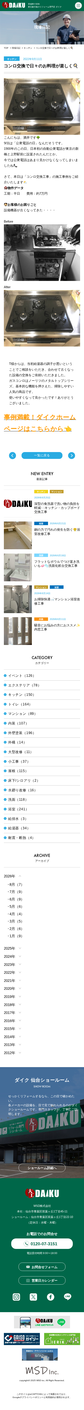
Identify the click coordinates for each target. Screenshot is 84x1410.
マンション (56, 492)
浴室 (41, 523)
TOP (6, 48)
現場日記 (16, 48)
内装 (41, 619)
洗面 (41, 555)
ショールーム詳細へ (42, 1168)
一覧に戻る (42, 455)
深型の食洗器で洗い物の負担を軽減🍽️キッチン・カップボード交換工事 (57, 508)
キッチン (28, 48)
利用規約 (50, 1397)
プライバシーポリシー (33, 1397)
